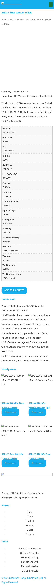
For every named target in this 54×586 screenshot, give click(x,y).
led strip (26, 96)
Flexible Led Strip (16, 20)
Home (4, 20)
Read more (10, 412)
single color (37, 96)
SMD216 (48, 96)
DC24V (17, 96)
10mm (10, 96)
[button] (51, 4)
